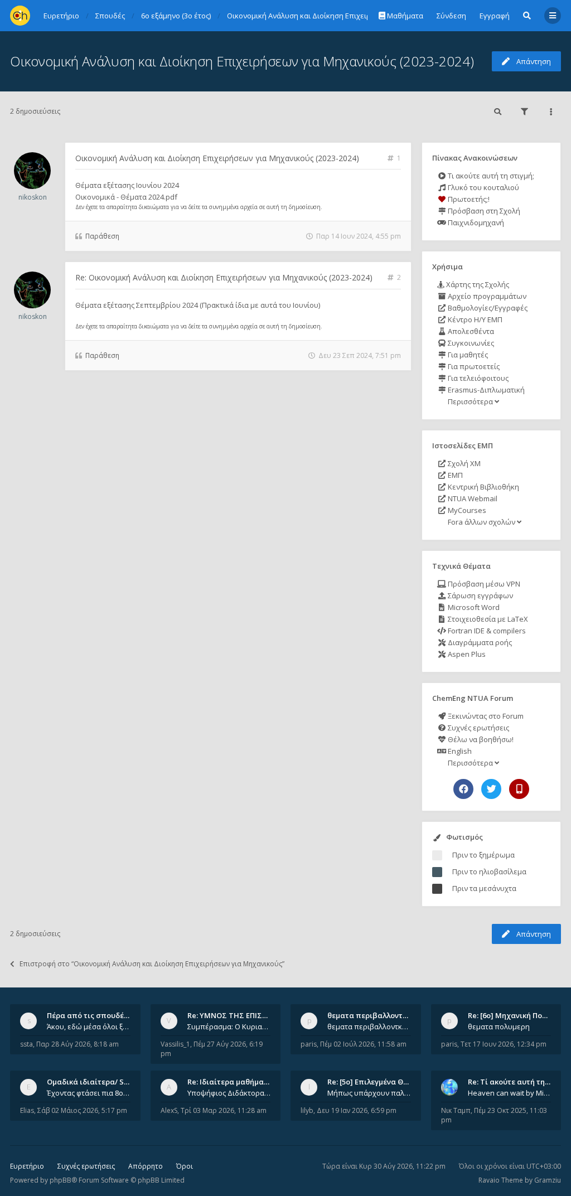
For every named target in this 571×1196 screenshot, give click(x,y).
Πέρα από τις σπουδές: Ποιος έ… (105, 1015)
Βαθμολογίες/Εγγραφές (487, 308)
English (459, 751)
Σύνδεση (451, 16)
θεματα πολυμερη (499, 1026)
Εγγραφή (495, 16)
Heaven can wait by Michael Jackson (509, 1093)
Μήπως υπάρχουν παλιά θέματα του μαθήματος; (369, 1093)
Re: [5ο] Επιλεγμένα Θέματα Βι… (383, 1082)
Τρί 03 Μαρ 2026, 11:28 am (224, 1110)
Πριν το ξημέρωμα (483, 855)
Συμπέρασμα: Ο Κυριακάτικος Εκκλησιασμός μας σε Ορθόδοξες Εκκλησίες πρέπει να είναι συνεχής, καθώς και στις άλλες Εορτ (229, 1026)
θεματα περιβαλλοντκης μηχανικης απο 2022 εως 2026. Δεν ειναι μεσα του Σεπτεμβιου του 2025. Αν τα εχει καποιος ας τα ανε (369, 1026)
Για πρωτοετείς (473, 366)
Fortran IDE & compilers (486, 631)
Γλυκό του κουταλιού (482, 187)
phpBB (60, 1180)
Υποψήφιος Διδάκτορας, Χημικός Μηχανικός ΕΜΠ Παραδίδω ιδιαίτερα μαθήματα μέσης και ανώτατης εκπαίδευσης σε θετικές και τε (229, 1093)
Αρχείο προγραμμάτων (486, 296)
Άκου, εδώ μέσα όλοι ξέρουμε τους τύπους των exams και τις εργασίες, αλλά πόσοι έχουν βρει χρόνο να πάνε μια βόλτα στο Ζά (88, 1026)
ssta (26, 1044)
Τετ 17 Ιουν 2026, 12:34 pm (503, 1044)
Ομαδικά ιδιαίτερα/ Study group (105, 1082)
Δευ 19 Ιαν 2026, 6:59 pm (356, 1110)
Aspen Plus (466, 654)
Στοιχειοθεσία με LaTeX (487, 619)
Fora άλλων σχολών (481, 522)
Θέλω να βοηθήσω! (480, 739)
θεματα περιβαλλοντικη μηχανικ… (388, 1015)
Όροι (184, 1166)
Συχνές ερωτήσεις (477, 728)
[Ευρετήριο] (20, 16)
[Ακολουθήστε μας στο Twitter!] (491, 789)
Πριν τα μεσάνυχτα (484, 888)
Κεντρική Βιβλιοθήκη (482, 487)
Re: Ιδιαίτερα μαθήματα (230, 1082)
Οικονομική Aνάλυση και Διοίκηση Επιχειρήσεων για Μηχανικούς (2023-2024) (242, 61)
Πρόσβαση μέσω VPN (483, 584)
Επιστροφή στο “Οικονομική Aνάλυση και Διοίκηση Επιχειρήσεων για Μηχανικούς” (152, 964)
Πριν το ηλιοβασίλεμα (489, 871)
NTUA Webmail (471, 498)
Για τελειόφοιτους (477, 378)
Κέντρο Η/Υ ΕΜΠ (474, 319)
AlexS (169, 1110)
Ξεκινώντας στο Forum (485, 716)
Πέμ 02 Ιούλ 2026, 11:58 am (363, 1044)
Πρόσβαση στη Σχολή (483, 211)
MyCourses (466, 510)
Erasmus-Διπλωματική (485, 390)
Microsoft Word (473, 607)
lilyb (307, 1110)
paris (309, 1044)
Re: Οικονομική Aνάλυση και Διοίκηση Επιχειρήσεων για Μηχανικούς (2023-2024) (223, 277)
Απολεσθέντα (470, 331)
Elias (27, 1110)
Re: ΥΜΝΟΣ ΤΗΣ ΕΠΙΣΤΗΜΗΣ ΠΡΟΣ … (253, 1015)
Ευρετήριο (27, 1166)
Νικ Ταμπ (456, 1110)
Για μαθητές (467, 355)
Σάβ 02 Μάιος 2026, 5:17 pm (82, 1110)
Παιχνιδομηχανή (475, 222)
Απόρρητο (145, 1166)
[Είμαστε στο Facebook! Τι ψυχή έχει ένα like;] (463, 789)
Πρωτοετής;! (468, 199)
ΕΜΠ (454, 475)
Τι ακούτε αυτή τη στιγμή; (490, 176)
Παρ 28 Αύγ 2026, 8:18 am (77, 1044)
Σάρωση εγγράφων (479, 595)
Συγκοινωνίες (470, 343)
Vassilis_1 (175, 1044)
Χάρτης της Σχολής (476, 284)
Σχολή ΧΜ (463, 463)
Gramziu (547, 1180)
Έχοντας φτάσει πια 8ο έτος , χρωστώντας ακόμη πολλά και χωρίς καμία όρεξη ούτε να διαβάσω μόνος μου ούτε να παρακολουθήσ (88, 1093)
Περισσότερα (470, 401)
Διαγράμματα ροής (479, 642)
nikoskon (32, 197)
